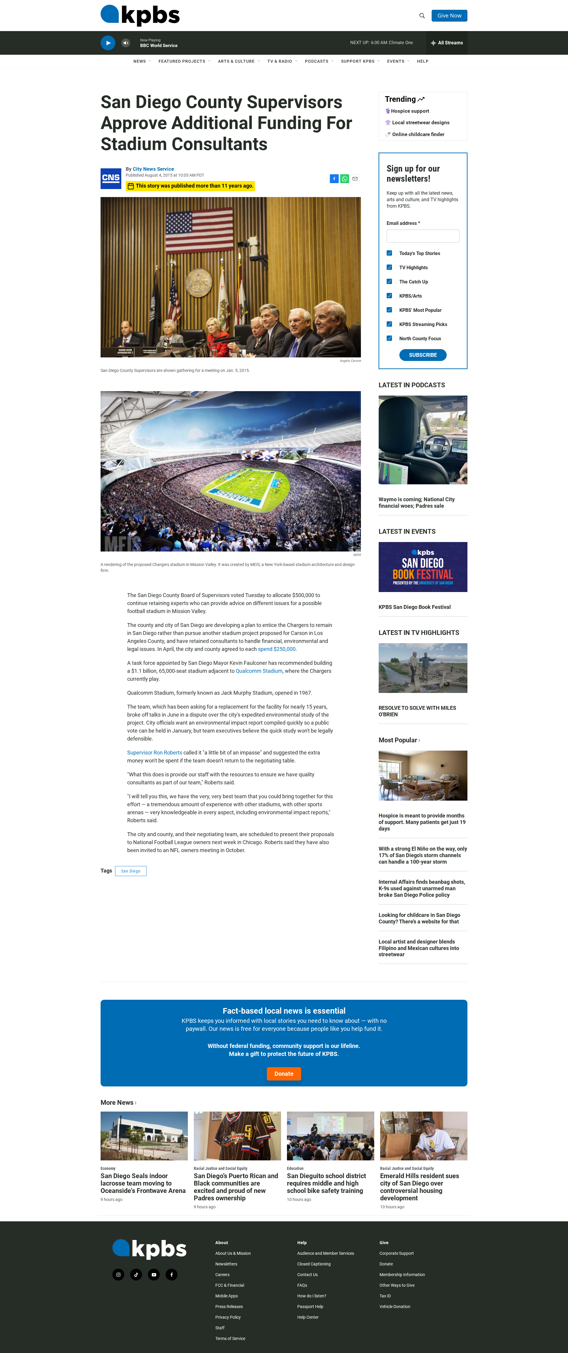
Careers (222, 1274)
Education (295, 1168)
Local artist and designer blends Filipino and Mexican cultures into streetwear (419, 948)
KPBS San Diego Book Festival (415, 607)
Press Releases (229, 1306)
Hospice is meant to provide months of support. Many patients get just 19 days (422, 822)
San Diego (131, 871)
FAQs (302, 1285)
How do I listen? (311, 1296)
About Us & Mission (233, 1253)
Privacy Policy (228, 1317)
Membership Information (402, 1274)
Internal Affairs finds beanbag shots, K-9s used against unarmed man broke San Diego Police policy (422, 888)
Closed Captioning (314, 1264)
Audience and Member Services (325, 1253)
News (139, 61)
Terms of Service (230, 1338)
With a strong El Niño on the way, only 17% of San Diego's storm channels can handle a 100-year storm (423, 855)
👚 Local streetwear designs (417, 122)
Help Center (308, 1317)
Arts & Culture (236, 61)
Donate (284, 1073)
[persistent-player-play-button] (108, 43)
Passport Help (310, 1306)
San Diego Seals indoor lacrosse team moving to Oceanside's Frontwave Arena (143, 1183)
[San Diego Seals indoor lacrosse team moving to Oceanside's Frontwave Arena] (144, 1136)
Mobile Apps (226, 1296)
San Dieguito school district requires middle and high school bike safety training (326, 1183)
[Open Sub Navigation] (150, 61)
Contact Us (307, 1274)
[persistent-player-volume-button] (126, 43)
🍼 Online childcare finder (414, 134)
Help (423, 61)
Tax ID (385, 1296)
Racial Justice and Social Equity (220, 1168)
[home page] (140, 16)
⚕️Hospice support (407, 111)
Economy (108, 1168)
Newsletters (226, 1264)
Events (395, 61)
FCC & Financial (229, 1285)
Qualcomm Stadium (259, 671)
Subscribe (423, 355)
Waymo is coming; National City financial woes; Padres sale (417, 502)
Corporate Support (397, 1253)
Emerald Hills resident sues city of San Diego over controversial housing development (419, 1187)
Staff (220, 1327)
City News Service (153, 169)
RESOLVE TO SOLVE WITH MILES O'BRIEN (417, 711)
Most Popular (398, 740)
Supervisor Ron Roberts (154, 752)
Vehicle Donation (395, 1306)
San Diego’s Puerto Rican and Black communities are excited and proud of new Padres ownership (236, 1187)
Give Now (450, 15)
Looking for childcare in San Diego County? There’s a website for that (419, 918)
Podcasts (316, 61)
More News (117, 1102)
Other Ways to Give (397, 1285)
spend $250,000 (277, 649)
